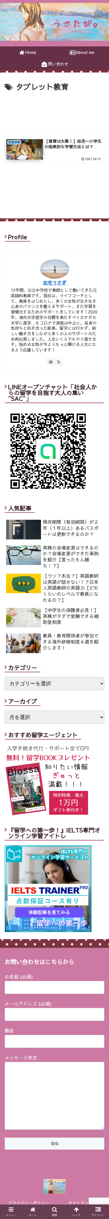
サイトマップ (80, 1203)
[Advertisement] (54, 110)
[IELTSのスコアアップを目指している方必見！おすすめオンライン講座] (48, 930)
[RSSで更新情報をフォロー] (58, 361)
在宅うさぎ (54, 282)
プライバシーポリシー (28, 1203)
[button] (97, 771)
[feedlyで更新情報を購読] (50, 361)
